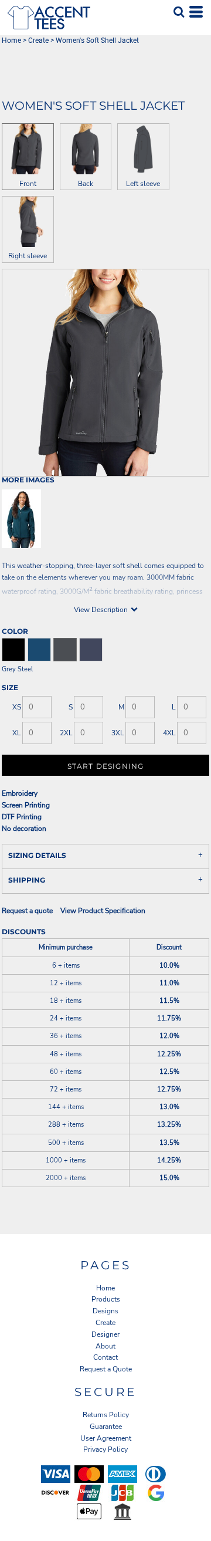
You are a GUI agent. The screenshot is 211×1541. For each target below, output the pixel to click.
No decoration (24, 828)
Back (85, 183)
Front (27, 183)
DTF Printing (22, 817)
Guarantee (106, 1426)
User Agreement (105, 1438)
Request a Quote (106, 1369)
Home (11, 40)
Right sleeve (27, 256)
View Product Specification (102, 910)
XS (16, 707)
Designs (105, 1311)
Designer (105, 1334)
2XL (66, 733)
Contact (105, 1357)
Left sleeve (143, 183)
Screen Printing (26, 805)
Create (38, 40)
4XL (169, 733)
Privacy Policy (105, 1449)
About (105, 1346)
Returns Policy (106, 1415)
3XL (117, 733)
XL (16, 733)
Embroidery (20, 793)
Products (105, 1299)
